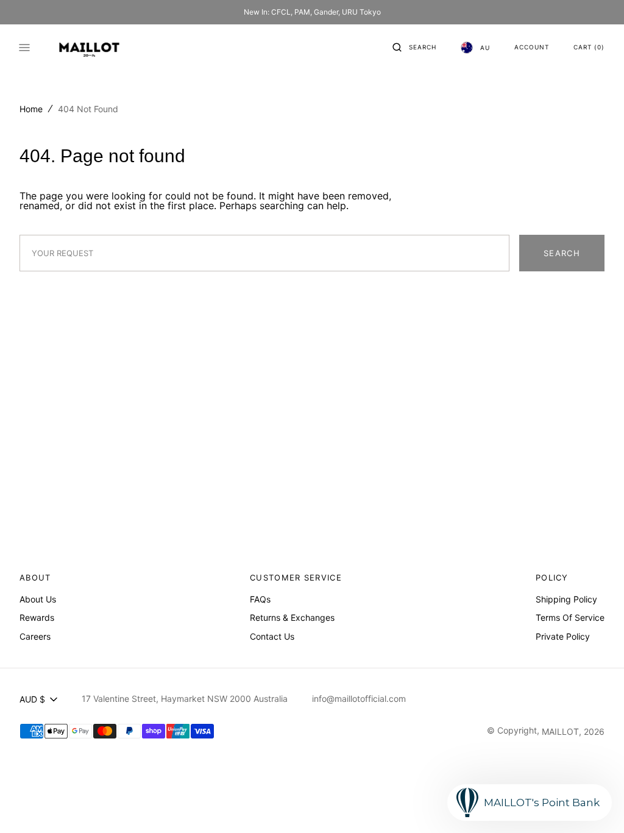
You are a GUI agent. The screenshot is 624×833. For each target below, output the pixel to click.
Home (31, 109)
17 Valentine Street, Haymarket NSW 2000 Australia (185, 698)
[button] (414, 47)
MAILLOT (560, 731)
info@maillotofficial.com (359, 698)
